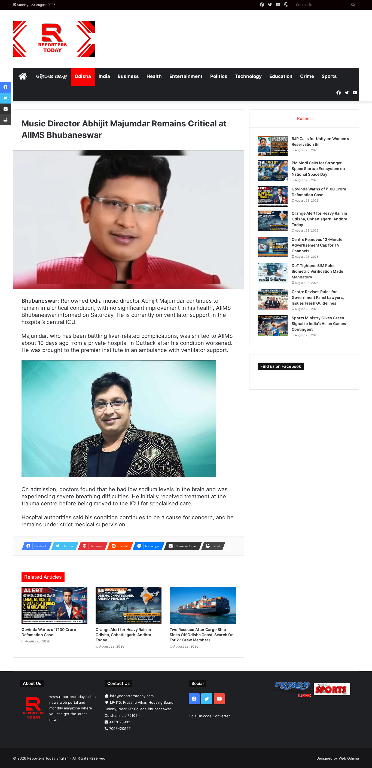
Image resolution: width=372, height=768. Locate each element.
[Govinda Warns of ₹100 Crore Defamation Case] (54, 605)
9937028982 (119, 722)
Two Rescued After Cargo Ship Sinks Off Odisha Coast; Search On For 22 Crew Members (202, 634)
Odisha (83, 76)
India (104, 76)
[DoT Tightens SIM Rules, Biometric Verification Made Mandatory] (273, 273)
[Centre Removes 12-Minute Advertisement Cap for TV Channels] (273, 247)
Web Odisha (349, 758)
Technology (248, 76)
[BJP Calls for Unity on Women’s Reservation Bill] (273, 146)
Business (128, 76)
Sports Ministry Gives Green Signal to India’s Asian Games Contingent (319, 323)
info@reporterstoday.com (132, 696)
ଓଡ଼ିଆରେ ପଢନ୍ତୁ (51, 76)
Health (154, 76)
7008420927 (119, 728)
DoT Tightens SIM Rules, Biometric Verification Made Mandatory (317, 271)
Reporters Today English (48, 758)
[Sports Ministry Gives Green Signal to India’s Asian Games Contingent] (273, 325)
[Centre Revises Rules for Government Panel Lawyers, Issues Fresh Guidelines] (273, 299)
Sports (329, 76)
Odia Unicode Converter (209, 716)
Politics (218, 76)
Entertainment (186, 76)
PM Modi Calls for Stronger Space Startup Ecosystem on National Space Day (318, 168)
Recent (304, 118)
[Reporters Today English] (54, 39)
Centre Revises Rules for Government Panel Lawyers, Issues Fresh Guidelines (318, 297)
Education (280, 76)
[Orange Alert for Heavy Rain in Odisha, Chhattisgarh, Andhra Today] (128, 605)
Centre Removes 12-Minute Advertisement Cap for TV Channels (317, 245)
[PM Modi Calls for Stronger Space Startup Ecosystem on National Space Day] (273, 170)
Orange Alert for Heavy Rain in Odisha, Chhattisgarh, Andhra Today (123, 634)
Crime (307, 76)
